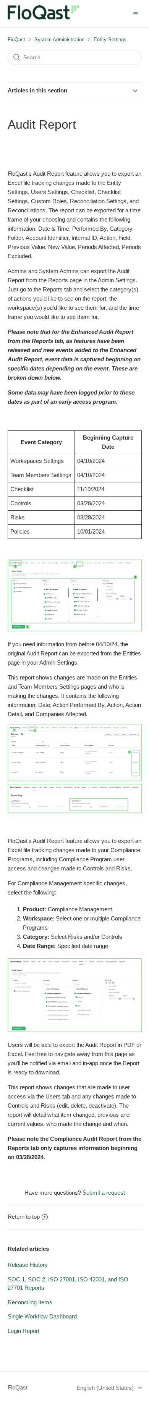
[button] (135, 13)
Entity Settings (110, 39)
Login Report (23, 1331)
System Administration (59, 39)
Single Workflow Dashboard (42, 1316)
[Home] (43, 17)
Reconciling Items (30, 1302)
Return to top (24, 1216)
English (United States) (105, 1388)
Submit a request (104, 1192)
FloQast (16, 39)
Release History (28, 1265)
